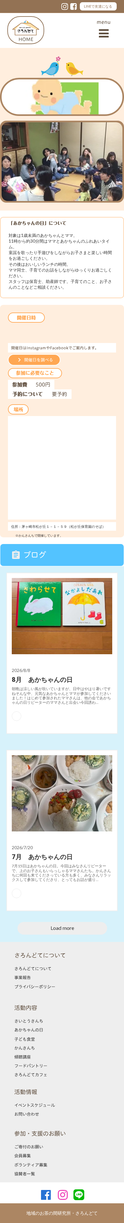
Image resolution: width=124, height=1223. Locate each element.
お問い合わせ (26, 1114)
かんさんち (24, 1048)
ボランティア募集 (30, 1165)
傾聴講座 (22, 1057)
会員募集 (22, 1156)
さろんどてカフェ (30, 1075)
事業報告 (22, 977)
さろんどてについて (33, 968)
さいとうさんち (28, 1021)
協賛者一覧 (24, 1174)
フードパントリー (30, 1066)
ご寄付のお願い (28, 1147)
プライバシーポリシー (34, 987)
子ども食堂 (24, 1039)
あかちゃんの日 (28, 1030)
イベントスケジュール (34, 1105)
